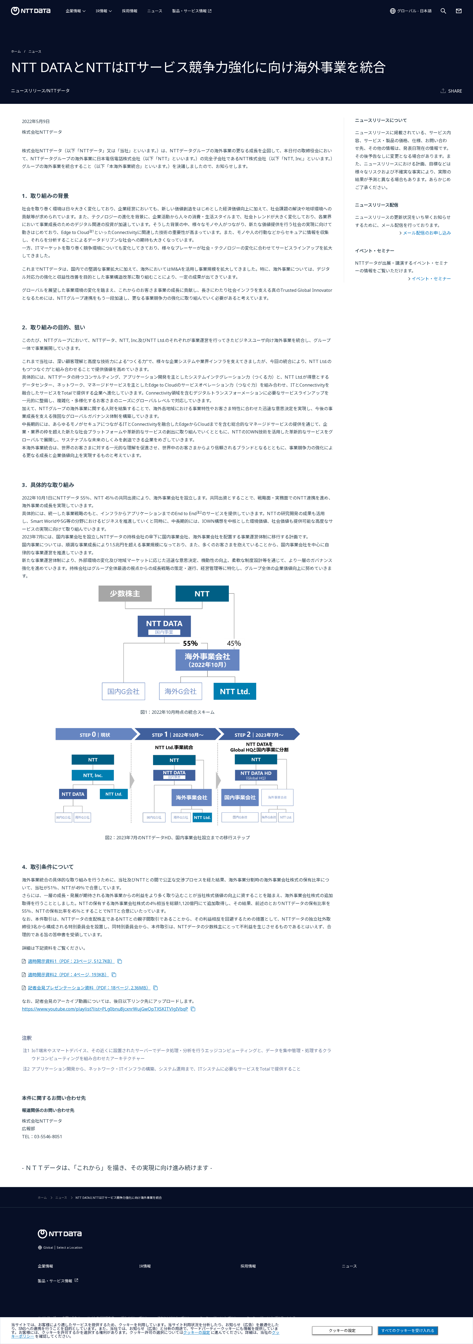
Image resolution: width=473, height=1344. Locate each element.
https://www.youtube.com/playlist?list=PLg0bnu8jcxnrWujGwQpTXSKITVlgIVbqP (105, 1009)
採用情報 (129, 10)
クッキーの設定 (342, 1330)
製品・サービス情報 (189, 10)
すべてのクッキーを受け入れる (407, 1330)
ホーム (16, 51)
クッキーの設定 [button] (196, 1332)
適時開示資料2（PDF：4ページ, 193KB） (68, 975)
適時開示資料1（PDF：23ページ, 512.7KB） (71, 961)
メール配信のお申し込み (427, 233)
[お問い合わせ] (458, 11)
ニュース (154, 10)
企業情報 (73, 10)
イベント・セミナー (431, 279)
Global (62, 1247)
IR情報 (101, 10)
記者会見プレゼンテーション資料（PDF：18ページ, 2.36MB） (89, 988)
